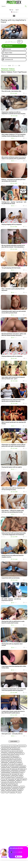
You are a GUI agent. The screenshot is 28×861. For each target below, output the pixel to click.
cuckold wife (17, 758)
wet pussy (4, 781)
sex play (8, 776)
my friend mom (15, 748)
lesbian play (14, 769)
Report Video (8, 52)
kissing (22, 787)
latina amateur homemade (18, 766)
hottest (4, 766)
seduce (14, 789)
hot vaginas (19, 763)
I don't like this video (9, 42)
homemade (15, 787)
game (15, 784)
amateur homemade (7, 758)
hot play (12, 763)
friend (19, 792)
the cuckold (19, 776)
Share (6, 56)
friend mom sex (19, 753)
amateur (19, 781)
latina (3, 789)
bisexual (10, 784)
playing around (5, 774)
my (7, 792)
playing (20, 789)
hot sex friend (5, 756)
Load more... (14, 741)
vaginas (24, 779)
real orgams (14, 774)
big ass (3, 784)
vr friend (4, 753)
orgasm (8, 789)
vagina (18, 779)
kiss (9, 766)
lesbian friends (5, 769)
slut (13, 776)
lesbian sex (22, 769)
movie (22, 771)
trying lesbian (10, 779)
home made (13, 761)
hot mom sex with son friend (9, 746)
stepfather (12, 792)
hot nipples (4, 763)
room (21, 774)
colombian (11, 781)
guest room (5, 761)
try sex (3, 779)
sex (3, 776)
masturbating (15, 771)
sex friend (4, 751)
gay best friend (5, 748)
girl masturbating (6, 787)
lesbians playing (6, 771)
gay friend (10, 753)
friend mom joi (22, 746)
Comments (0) (9, 59)
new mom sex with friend (15, 751)
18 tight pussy (14, 756)
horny (19, 761)
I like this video (6, 42)
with (3, 792)
